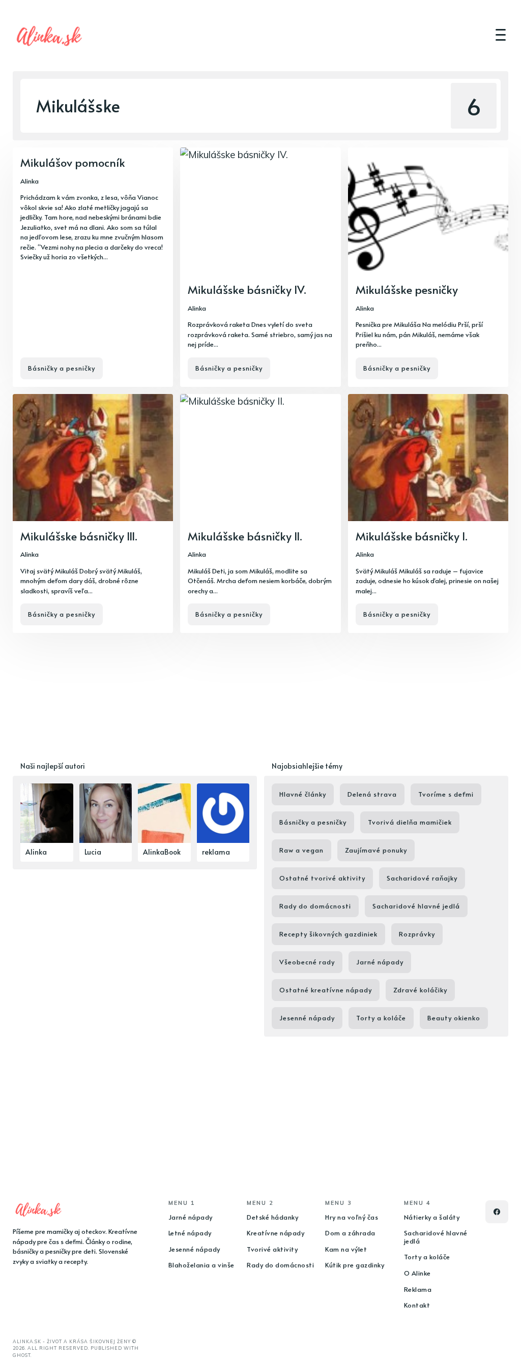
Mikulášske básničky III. (78, 535)
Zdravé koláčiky (420, 989)
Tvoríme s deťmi (446, 794)
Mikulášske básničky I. (412, 535)
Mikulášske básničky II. (245, 535)
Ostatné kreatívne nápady (325, 989)
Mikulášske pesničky (407, 289)
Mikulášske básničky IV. (247, 289)
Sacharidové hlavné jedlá (416, 906)
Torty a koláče (381, 1017)
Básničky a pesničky (61, 368)
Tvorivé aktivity (272, 1249)
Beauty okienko (453, 1017)
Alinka (29, 181)
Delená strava (372, 794)
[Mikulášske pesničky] (428, 267)
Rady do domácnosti (315, 906)
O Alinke (417, 1273)
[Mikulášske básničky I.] (428, 513)
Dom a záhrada (350, 1232)
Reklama (418, 1289)
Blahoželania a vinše (201, 1264)
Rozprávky (417, 933)
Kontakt (417, 1305)
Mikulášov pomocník (72, 162)
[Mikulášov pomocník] (93, 267)
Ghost (22, 1355)
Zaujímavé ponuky (376, 850)
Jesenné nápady (307, 1017)
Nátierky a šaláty (432, 1217)
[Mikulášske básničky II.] (260, 513)
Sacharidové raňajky (422, 878)
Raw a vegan (301, 850)
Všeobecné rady (307, 961)
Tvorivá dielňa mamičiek (410, 822)
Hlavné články (302, 794)
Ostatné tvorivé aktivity (322, 878)
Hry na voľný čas (351, 1217)
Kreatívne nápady (275, 1232)
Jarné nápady (379, 961)
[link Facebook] (496, 1211)
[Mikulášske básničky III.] (93, 513)
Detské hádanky (272, 1217)
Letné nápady (190, 1232)
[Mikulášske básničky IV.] (260, 267)
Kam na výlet (346, 1249)
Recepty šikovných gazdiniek (328, 933)
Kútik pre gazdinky (354, 1264)
